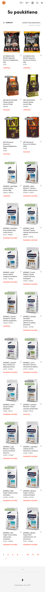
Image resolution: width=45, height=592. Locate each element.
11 (32, 555)
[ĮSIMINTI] (21, 55)
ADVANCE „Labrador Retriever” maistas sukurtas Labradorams (30, 407)
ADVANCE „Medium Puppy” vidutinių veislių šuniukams (29, 493)
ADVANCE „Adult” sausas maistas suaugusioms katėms (10, 274)
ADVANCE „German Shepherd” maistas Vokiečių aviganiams (10, 318)
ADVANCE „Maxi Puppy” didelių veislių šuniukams (10, 493)
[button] (21, 3)
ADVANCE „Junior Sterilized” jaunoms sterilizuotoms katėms (30, 364)
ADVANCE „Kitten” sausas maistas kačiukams (9, 407)
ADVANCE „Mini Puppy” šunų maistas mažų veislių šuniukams (10, 536)
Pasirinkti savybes (30, 196)
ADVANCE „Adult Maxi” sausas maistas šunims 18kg (10, 188)
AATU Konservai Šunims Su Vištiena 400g (29, 144)
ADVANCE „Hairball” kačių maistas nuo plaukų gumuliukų (9, 364)
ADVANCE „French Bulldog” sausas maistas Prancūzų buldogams (29, 275)
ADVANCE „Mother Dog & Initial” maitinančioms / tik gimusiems (29, 536)
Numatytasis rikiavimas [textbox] (31, 23)
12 (38, 555)
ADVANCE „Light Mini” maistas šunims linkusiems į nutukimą (30, 449)
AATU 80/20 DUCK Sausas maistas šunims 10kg (29, 102)
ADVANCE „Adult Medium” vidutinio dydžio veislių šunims (30, 188)
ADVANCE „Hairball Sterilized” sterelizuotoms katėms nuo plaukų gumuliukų (29, 320)
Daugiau (6, 110)
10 (28, 555)
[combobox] (30, 23)
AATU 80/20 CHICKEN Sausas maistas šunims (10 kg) (10, 102)
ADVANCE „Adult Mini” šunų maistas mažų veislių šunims (10, 230)
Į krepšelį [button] (6, 68)
